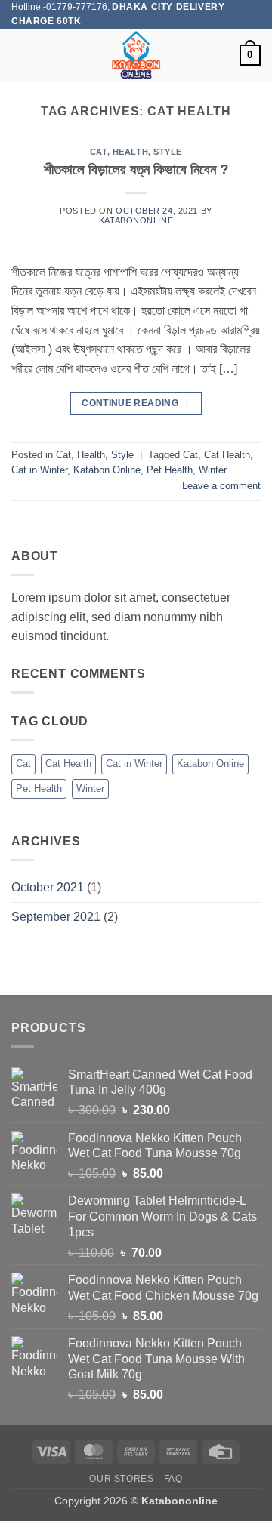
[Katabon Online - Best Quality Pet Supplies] (136, 55)
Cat (98, 151)
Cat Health (227, 454)
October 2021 (47, 887)
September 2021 (55, 916)
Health (130, 151)
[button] (20, 55)
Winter (213, 470)
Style (167, 151)
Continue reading (136, 403)
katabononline (136, 220)
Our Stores (121, 1478)
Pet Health (170, 470)
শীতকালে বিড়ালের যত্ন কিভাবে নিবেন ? (136, 169)
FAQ (173, 1478)
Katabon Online (107, 470)
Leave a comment (221, 485)
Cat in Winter (39, 470)
